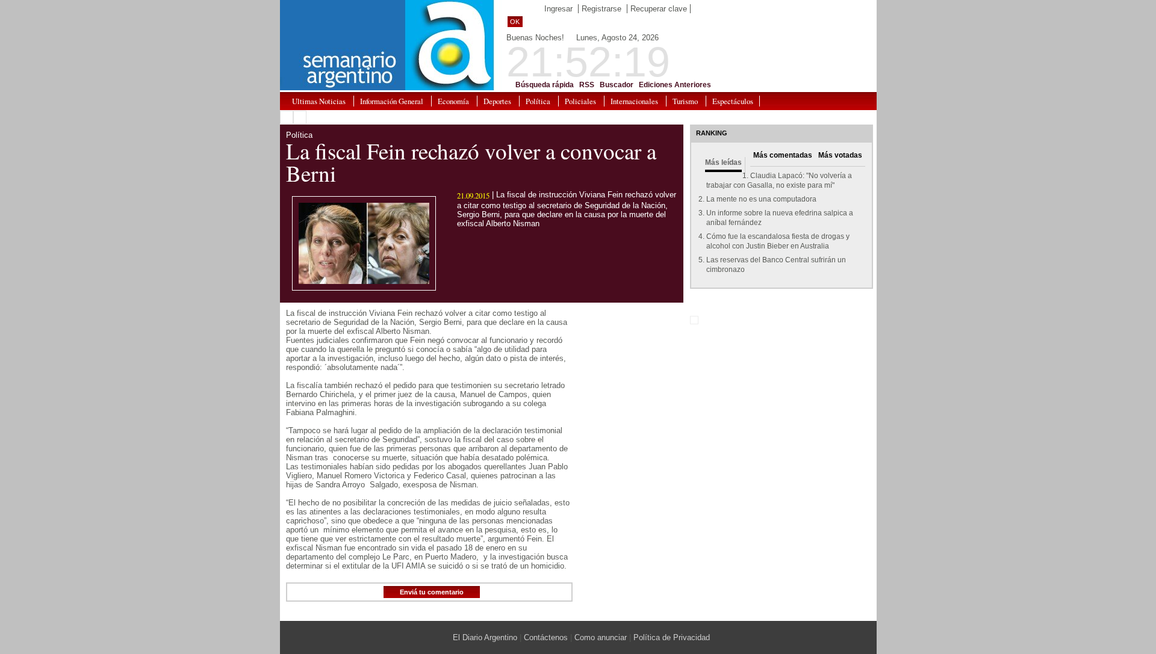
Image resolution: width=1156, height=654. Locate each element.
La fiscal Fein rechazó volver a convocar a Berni (471, 162)
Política (538, 101)
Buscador (616, 84)
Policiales (580, 101)
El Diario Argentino (485, 637)
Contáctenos (546, 637)
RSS (586, 84)
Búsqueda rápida (544, 84)
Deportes (497, 101)
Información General (391, 101)
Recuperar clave (658, 8)
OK (515, 21)
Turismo (685, 101)
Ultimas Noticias (319, 101)
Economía (453, 101)
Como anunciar (600, 637)
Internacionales (634, 101)
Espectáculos (732, 101)
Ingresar (558, 8)
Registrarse (601, 8)
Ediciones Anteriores (675, 84)
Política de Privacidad (671, 637)
